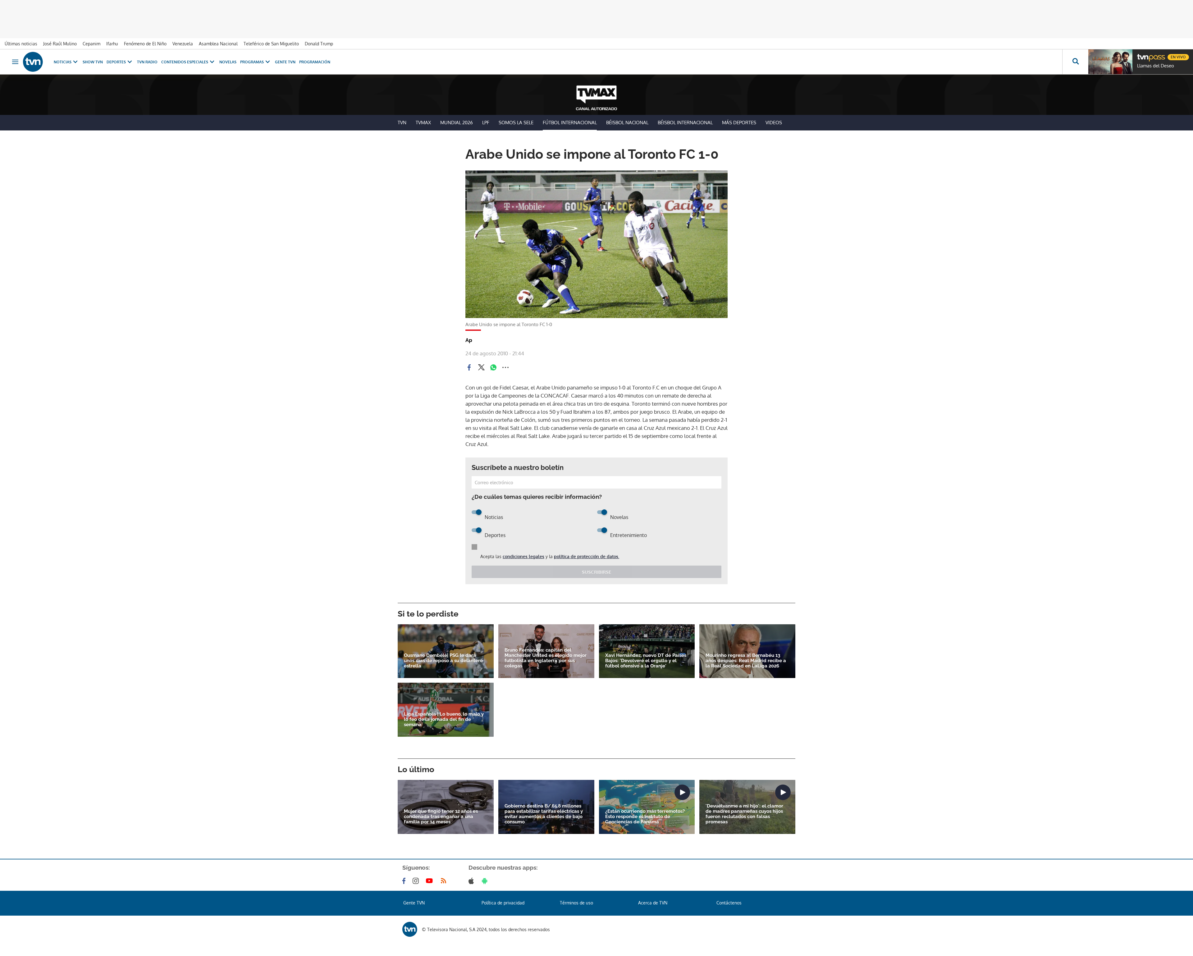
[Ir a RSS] (445, 881)
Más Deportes (739, 122)
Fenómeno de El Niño (145, 43)
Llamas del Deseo (1155, 66)
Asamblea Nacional (218, 43)
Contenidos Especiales (184, 62)
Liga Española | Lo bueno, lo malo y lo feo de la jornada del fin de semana (444, 719)
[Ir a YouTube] (430, 881)
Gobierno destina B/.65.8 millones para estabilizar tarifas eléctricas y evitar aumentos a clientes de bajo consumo (544, 814)
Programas (252, 62)
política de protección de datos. (586, 556)
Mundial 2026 (456, 122)
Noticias (62, 62)
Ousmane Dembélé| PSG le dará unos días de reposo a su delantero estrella (443, 661)
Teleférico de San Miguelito (271, 43)
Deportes (116, 62)
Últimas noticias (21, 43)
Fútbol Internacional (570, 122)
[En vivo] (1142, 54)
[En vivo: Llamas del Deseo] (1110, 61)
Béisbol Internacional (685, 122)
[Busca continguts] (1075, 61)
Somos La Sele (516, 122)
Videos (774, 122)
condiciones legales (523, 556)
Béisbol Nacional (627, 122)
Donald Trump (319, 43)
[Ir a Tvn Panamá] (33, 62)
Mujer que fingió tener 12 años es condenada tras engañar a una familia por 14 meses (441, 817)
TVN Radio (147, 62)
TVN (402, 122)
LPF (485, 122)
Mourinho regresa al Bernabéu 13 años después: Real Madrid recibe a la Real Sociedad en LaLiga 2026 (746, 661)
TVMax (423, 122)
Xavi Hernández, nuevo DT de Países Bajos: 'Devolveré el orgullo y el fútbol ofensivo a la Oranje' (645, 661)
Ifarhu (112, 43)
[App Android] (486, 881)
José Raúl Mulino (60, 43)
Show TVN (93, 62)
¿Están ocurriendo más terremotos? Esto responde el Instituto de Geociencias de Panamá (645, 817)
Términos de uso (576, 902)
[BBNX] (409, 929)
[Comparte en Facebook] (469, 367)
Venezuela (182, 43)
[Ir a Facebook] (405, 881)
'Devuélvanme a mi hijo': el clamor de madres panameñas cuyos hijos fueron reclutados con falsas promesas (744, 814)
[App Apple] (472, 881)
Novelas (227, 62)
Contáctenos (729, 902)
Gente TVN (285, 62)
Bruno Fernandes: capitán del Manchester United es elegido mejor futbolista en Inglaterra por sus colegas (546, 658)
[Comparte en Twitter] (481, 367)
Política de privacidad (503, 902)
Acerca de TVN (652, 902)
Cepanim (91, 43)
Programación (314, 62)
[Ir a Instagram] (417, 881)
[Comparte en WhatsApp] (493, 367)
